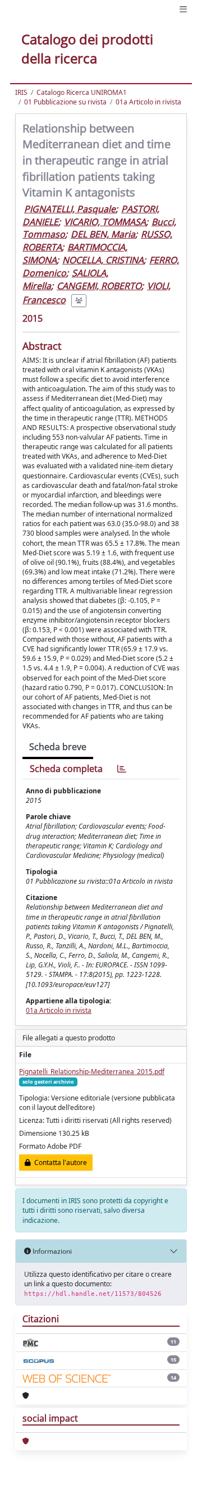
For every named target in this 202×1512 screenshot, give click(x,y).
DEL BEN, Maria (103, 234)
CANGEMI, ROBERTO (99, 286)
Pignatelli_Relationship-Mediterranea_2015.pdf (91, 1071)
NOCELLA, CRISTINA (103, 260)
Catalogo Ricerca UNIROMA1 (81, 92)
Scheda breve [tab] (57, 747)
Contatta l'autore (59, 1162)
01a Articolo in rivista (148, 102)
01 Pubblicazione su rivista (65, 102)
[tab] (122, 769)
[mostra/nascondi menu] (183, 9)
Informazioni (51, 1251)
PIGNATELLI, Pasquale (70, 209)
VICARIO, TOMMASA (105, 222)
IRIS (21, 92)
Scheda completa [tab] (66, 768)
